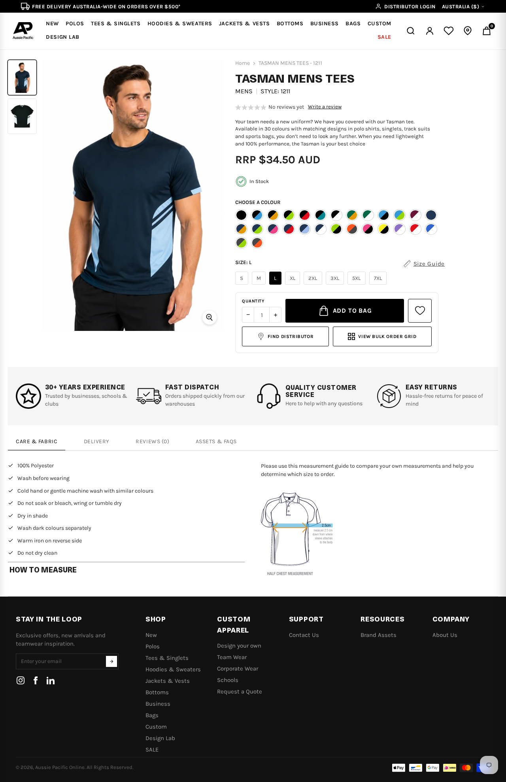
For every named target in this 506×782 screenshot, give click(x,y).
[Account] (429, 31)
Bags (152, 715)
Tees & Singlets (167, 657)
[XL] (293, 284)
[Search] (410, 31)
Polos (152, 646)
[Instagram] (20, 680)
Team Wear (232, 657)
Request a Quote (239, 691)
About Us (444, 634)
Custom (156, 726)
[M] (260, 284)
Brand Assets (378, 634)
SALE (152, 749)
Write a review (325, 107)
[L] (276, 284)
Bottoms (157, 692)
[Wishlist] (448, 31)
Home (242, 63)
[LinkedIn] (50, 680)
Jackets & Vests (167, 680)
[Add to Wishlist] (420, 311)
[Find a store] (467, 31)
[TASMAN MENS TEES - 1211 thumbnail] (22, 77)
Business (157, 703)
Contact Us (304, 634)
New (151, 634)
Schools (227, 680)
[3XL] (336, 284)
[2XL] (314, 284)
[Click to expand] (209, 317)
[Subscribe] (111, 661)
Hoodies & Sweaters (173, 669)
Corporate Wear (237, 668)
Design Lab (160, 738)
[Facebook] (35, 680)
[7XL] (379, 284)
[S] (242, 284)
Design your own (239, 645)
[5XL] (357, 284)
